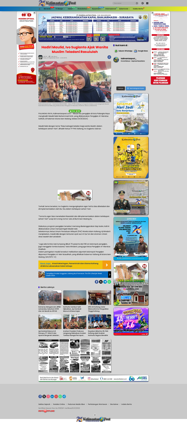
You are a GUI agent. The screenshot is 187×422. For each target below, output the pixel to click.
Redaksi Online (59, 404)
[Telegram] (105, 282)
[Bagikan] (109, 57)
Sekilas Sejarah (44, 404)
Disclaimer (114, 404)
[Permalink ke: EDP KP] (40, 57)
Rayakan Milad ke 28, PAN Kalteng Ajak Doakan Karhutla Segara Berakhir (98, 333)
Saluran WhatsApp (125, 51)
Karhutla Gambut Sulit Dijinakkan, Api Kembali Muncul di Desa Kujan (72, 309)
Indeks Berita (126, 404)
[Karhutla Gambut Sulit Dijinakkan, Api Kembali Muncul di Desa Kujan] (74, 297)
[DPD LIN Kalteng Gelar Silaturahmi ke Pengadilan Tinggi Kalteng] (99, 297)
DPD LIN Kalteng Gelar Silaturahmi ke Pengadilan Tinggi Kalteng (98, 309)
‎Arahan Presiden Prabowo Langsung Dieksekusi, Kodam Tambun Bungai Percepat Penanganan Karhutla (74, 333)
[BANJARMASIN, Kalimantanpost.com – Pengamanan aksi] (131, 75)
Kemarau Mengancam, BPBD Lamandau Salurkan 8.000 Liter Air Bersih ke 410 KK (49, 309)
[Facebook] (96, 282)
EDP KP (45, 56)
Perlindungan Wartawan (97, 404)
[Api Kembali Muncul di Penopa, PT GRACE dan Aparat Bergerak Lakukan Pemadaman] (49, 321)
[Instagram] (48, 396)
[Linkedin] (52, 396)
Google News (143, 51)
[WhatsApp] (109, 282)
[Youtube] (56, 396)
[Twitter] (101, 282)
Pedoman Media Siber (76, 404)
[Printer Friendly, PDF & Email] (75, 111)
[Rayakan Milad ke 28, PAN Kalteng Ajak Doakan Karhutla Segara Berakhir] (99, 321)
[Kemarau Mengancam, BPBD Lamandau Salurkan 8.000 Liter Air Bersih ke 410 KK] (49, 297)
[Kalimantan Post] (57, 3)
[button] (137, 3)
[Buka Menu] (147, 3)
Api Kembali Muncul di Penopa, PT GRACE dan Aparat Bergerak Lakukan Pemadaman (48, 333)
